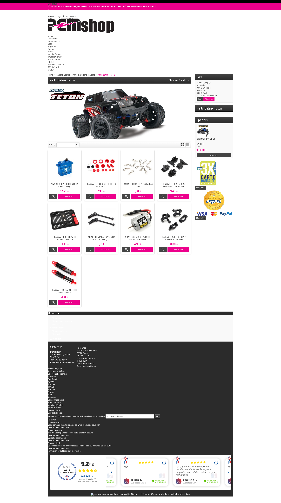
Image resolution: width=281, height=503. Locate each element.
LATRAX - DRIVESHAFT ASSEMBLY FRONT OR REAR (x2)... (101, 238)
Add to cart (69, 196)
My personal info (59, 331)
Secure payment (55, 369)
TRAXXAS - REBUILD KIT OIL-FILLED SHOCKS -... (101, 185)
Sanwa (51, 392)
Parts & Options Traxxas (84, 75)
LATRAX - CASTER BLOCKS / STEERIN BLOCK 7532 (174, 238)
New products (54, 41)
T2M (50, 395)
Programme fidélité (56, 371)
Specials (202, 120)
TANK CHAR (53, 67)
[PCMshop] (81, 26)
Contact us (52, 4)
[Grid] (182, 145)
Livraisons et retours (86, 363)
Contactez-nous (55, 413)
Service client (54, 410)
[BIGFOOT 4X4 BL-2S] (203, 131)
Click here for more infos (58, 427)
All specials (214, 155)
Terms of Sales (54, 408)
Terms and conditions (86, 366)
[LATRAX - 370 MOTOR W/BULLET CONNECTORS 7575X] (137, 220)
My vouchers (57, 334)
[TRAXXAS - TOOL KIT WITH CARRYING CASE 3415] (64, 220)
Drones (51, 49)
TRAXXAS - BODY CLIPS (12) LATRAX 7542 (138, 185)
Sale (50, 44)
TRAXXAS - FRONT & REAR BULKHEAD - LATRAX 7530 (174, 185)
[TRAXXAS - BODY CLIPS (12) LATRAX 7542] (137, 167)
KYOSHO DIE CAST (57, 65)
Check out (209, 99)
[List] (187, 145)
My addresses (58, 328)
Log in (59, 16)
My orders (56, 318)
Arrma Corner (54, 59)
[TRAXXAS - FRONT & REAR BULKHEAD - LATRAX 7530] (174, 167)
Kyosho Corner (54, 54)
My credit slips (58, 324)
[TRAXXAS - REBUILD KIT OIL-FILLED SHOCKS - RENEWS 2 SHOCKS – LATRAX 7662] (101, 167)
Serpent (51, 389)
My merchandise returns (62, 321)
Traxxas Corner (54, 57)
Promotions (53, 39)
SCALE (51, 62)
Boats (50, 52)
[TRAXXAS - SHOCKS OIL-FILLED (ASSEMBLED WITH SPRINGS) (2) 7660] (64, 273)
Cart (199, 77)
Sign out (57, 339)
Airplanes (52, 46)
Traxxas (51, 384)
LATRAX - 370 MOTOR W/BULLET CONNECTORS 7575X (137, 238)
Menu (50, 36)
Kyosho (51, 382)
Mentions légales (55, 405)
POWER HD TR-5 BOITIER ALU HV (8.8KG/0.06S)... (64, 185)
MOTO (51, 70)
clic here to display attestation (175, 494)
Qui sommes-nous (56, 400)
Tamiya (51, 387)
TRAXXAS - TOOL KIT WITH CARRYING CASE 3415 (64, 238)
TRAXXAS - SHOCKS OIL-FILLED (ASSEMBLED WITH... (64, 291)
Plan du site (53, 376)
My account (54, 313)
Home (50, 75)
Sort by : (52, 145)
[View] (53, 196)
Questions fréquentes (57, 374)
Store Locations (55, 402)
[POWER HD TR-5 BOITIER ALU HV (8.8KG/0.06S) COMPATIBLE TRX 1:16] (64, 167)
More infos (200, 188)
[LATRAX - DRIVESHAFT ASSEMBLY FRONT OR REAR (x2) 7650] (101, 220)
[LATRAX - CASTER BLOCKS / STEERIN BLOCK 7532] (174, 220)
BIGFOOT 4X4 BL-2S (206, 139)
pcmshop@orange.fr (65, 362)
